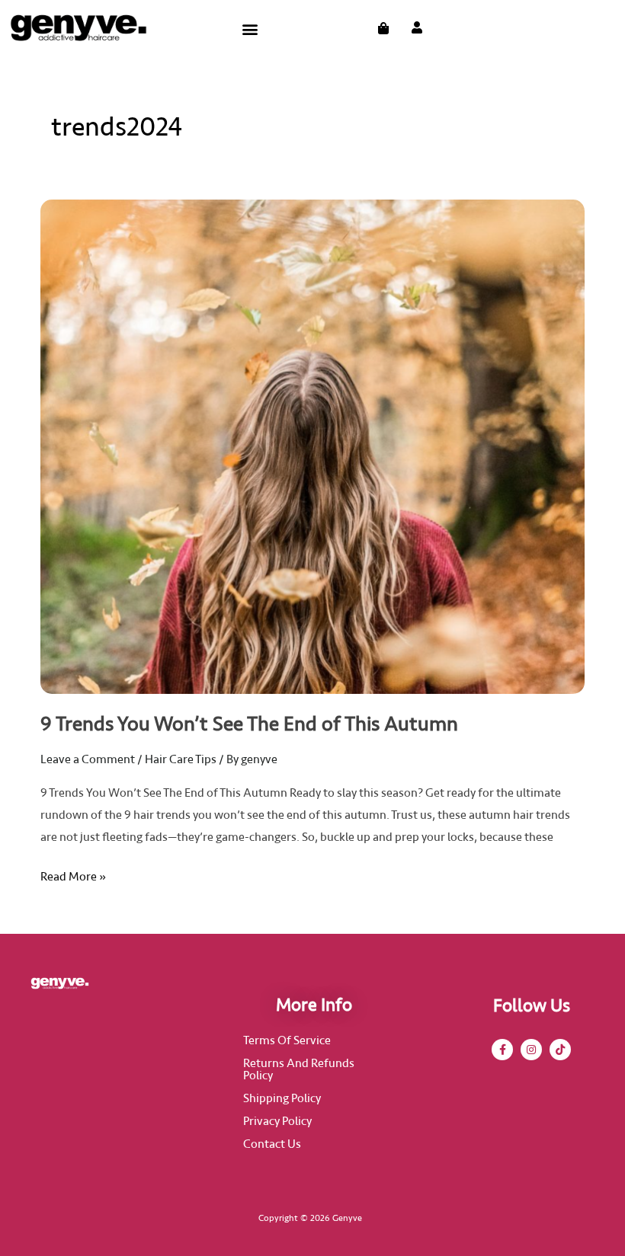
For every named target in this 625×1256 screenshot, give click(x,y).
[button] (250, 28)
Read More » (73, 875)
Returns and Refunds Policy (298, 1069)
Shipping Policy (282, 1098)
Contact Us (272, 1144)
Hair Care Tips (180, 760)
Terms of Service (287, 1040)
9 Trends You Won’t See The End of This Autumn (249, 724)
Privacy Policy (277, 1121)
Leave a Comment (87, 760)
